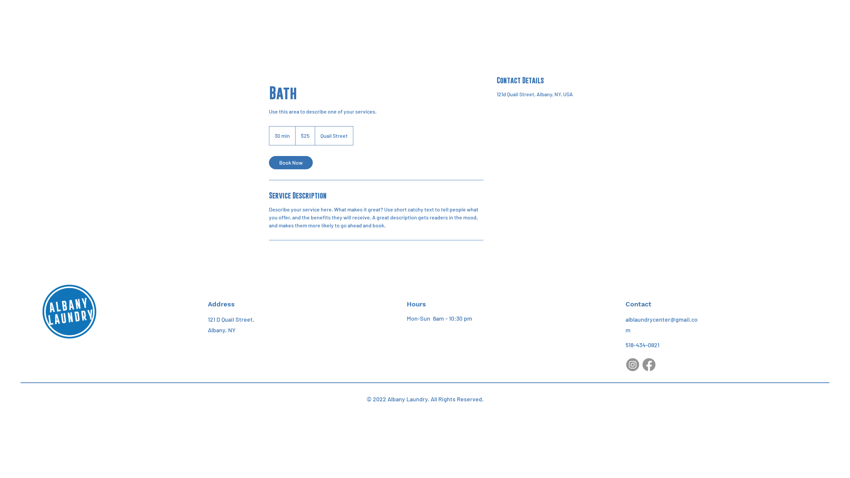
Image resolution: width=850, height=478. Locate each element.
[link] (291, 162)
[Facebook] (648, 364)
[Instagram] (632, 364)
